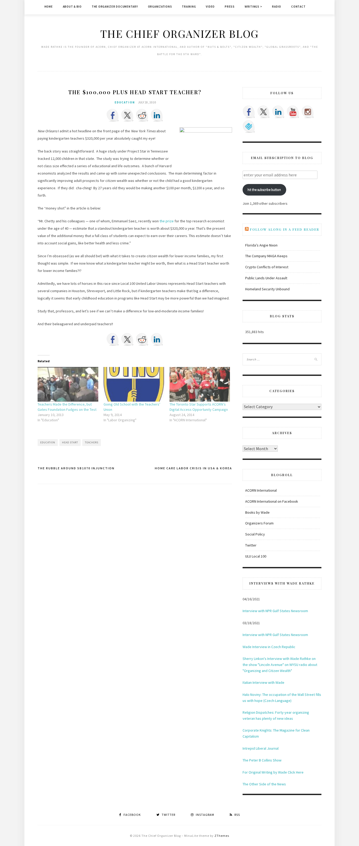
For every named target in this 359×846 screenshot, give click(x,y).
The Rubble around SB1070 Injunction (76, 468)
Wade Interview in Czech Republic (269, 646)
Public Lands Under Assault (266, 278)
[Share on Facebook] (112, 115)
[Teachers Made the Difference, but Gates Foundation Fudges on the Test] (68, 384)
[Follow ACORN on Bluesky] (249, 126)
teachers (91, 442)
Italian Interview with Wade (263, 682)
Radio (276, 6)
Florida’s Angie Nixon (261, 245)
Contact (298, 6)
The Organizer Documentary (115, 6)
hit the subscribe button (264, 189)
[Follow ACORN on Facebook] (249, 112)
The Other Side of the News (264, 784)
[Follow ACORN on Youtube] (293, 112)
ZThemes (221, 836)
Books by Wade (257, 512)
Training (189, 6)
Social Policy (255, 534)
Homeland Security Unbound (267, 289)
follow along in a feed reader (284, 229)
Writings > (253, 6)
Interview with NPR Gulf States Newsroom (275, 610)
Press (230, 6)
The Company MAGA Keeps (266, 256)
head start (70, 442)
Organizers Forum (259, 523)
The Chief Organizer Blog (179, 33)
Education (125, 102)
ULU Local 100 (255, 556)
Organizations (160, 6)
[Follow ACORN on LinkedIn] (278, 112)
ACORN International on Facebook (271, 501)
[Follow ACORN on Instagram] (307, 112)
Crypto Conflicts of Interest (266, 267)
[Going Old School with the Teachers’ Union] (134, 384)
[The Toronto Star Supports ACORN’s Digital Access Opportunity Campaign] (200, 384)
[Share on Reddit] (142, 115)
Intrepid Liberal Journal (261, 748)
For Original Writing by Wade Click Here (273, 772)
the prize (167, 221)
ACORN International (261, 490)
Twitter (251, 545)
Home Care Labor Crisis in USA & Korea (193, 468)
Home (48, 6)
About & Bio (72, 6)
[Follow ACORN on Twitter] (263, 112)
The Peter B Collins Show (262, 760)
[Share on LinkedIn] (157, 115)
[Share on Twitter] (127, 115)
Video (210, 6)
